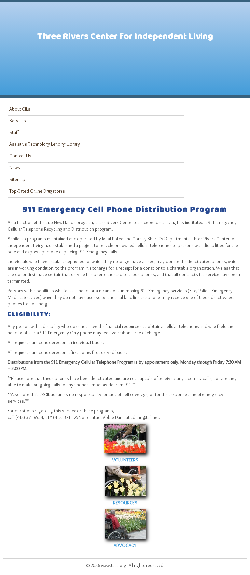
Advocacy (125, 545)
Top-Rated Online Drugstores (37, 191)
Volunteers (125, 460)
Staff (14, 132)
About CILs (19, 109)
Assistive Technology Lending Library (44, 144)
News (14, 167)
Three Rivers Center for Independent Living (125, 38)
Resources (125, 503)
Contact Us (20, 156)
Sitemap (17, 179)
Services (17, 121)
